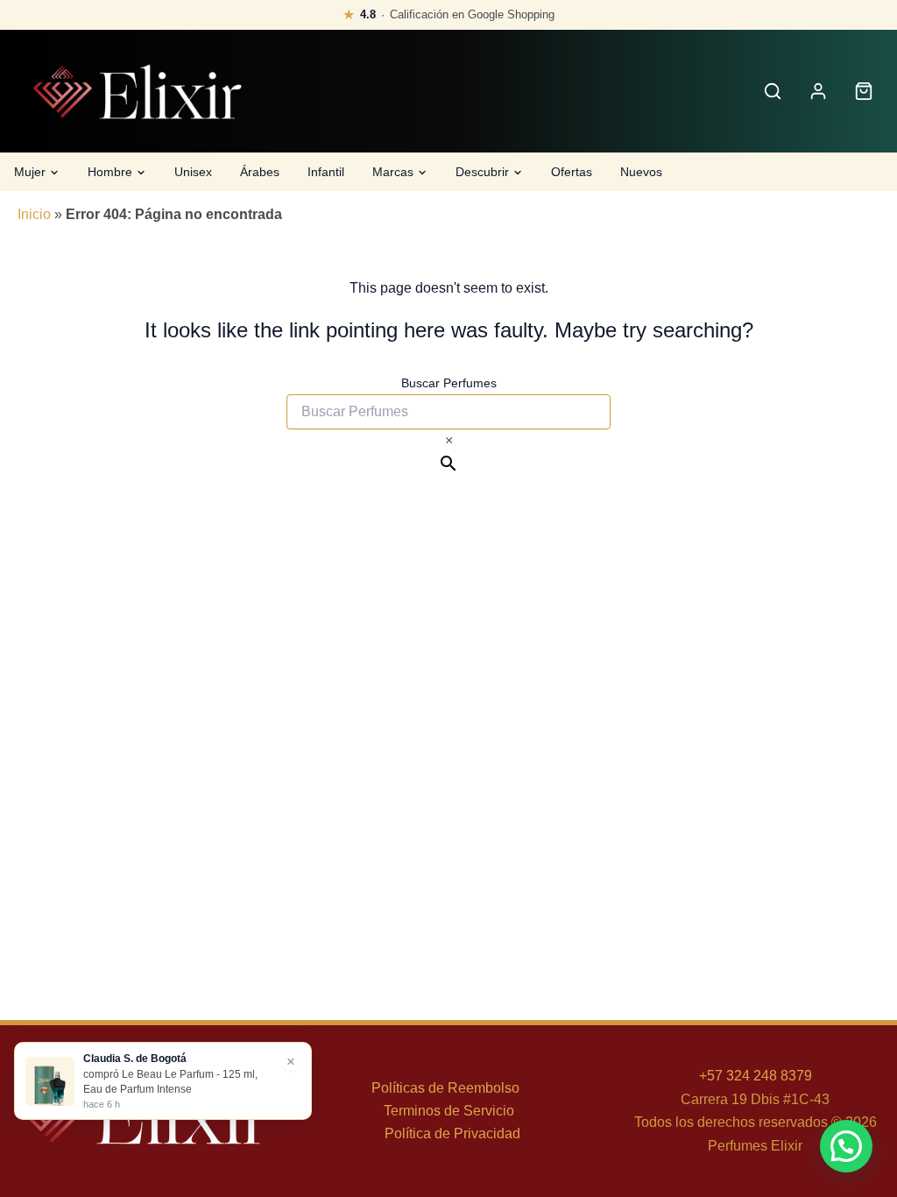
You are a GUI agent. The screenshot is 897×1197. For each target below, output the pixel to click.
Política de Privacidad (452, 1133)
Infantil (325, 172)
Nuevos (641, 172)
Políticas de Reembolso (445, 1087)
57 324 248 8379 (759, 1075)
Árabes (259, 172)
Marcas (392, 172)
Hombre (110, 172)
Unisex (193, 172)
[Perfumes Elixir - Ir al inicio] (136, 91)
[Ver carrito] (863, 91)
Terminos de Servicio (449, 1110)
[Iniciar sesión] (818, 91)
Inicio (34, 214)
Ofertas (571, 172)
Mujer (30, 172)
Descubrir (482, 172)
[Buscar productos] (772, 91)
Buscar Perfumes (449, 383)
